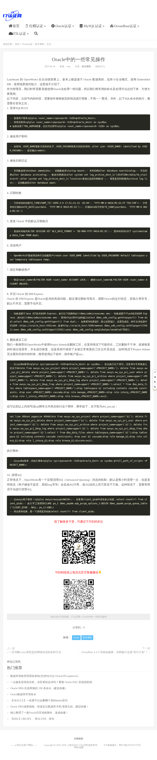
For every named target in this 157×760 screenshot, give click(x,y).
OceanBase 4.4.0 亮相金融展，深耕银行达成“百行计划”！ (114, 652)
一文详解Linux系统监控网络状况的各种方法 (35, 652)
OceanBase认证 (125, 26)
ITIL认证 (19, 34)
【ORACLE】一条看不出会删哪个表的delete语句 (39, 700)
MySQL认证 (93, 26)
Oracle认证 (63, 26)
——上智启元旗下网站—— (24, 745)
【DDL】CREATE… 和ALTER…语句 (32, 718)
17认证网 (12, 16)
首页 (16, 26)
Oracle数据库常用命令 (23, 694)
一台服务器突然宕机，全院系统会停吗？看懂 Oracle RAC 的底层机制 (51, 682)
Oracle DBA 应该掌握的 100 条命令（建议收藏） (38, 688)
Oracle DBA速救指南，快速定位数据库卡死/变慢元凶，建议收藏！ (49, 706)
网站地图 (78, 747)
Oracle (76, 637)
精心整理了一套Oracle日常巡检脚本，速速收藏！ (39, 712)
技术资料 (39, 44)
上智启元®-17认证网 (77, 745)
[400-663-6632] (155, 372)
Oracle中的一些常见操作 (78, 59)
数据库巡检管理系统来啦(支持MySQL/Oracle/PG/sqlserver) (44, 676)
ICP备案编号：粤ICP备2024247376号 (125, 745)
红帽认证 (36, 26)
